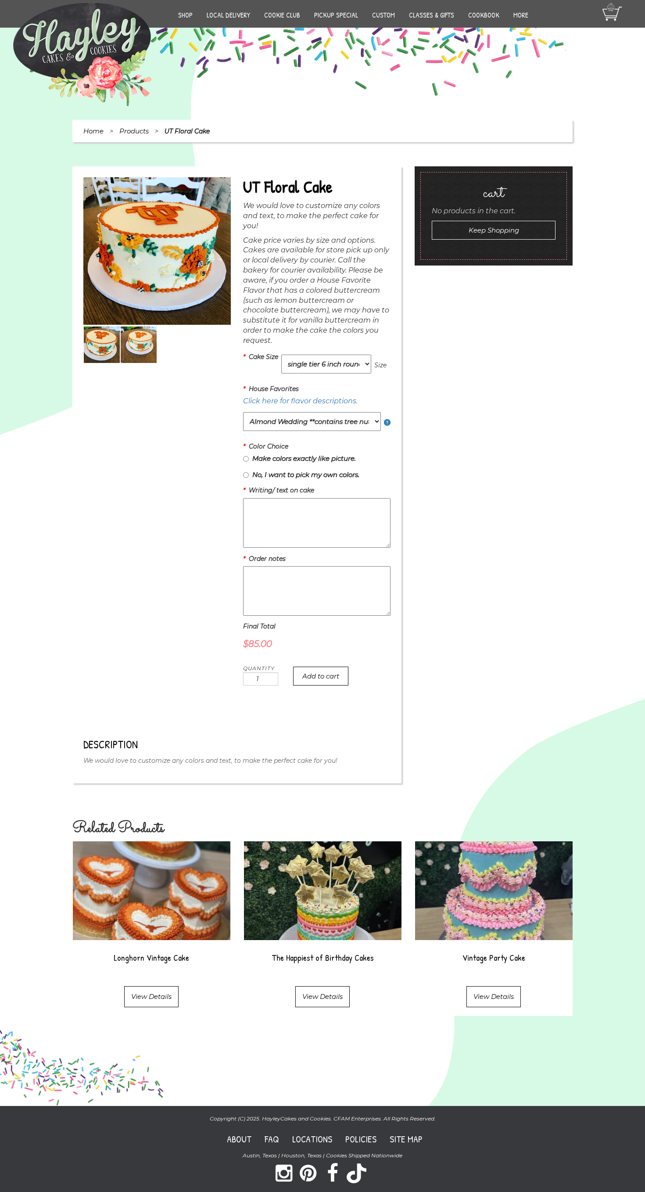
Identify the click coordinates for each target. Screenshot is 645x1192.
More (520, 15)
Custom (383, 15)
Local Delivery (228, 15)
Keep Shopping (494, 230)
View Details (151, 996)
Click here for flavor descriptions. (300, 401)
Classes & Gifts (431, 15)
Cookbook (483, 15)
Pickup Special (336, 15)
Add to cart (320, 676)
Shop (185, 15)
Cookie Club (282, 15)
